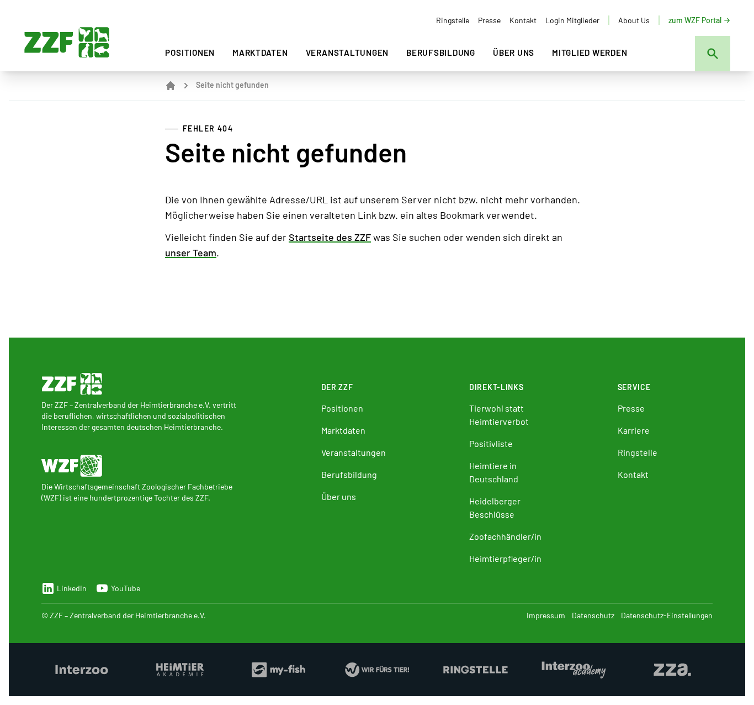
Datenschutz (593, 615)
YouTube (125, 588)
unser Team (190, 252)
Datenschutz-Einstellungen (667, 615)
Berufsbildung (440, 52)
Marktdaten (260, 52)
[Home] (170, 85)
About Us (634, 20)
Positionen (190, 52)
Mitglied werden (589, 52)
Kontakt (523, 20)
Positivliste (491, 443)
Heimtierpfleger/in (505, 558)
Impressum (546, 615)
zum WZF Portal (694, 20)
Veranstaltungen (347, 52)
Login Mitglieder (572, 20)
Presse (489, 20)
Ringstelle (452, 20)
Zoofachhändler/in (505, 536)
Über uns (513, 52)
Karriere (634, 430)
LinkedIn (72, 588)
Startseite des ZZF (330, 237)
